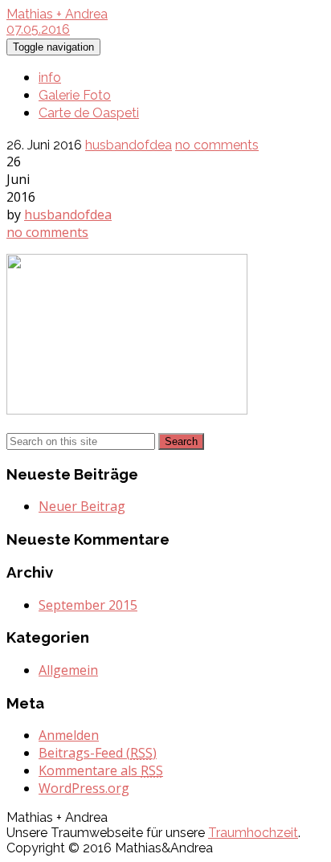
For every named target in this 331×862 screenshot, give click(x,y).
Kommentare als (101, 770)
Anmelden (69, 735)
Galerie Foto (75, 95)
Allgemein (68, 670)
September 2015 (88, 605)
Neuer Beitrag (82, 506)
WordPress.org (84, 788)
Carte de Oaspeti (89, 113)
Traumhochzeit (253, 832)
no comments (217, 145)
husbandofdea (128, 145)
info (50, 77)
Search (181, 441)
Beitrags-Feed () (98, 753)
